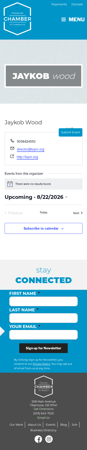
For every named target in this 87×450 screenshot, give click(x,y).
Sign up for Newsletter (43, 348)
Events (50, 424)
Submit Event (70, 132)
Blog (63, 424)
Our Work (16, 424)
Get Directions (44, 409)
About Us (34, 424)
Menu (77, 19)
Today (43, 212)
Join (74, 424)
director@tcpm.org (30, 149)
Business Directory (43, 430)
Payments (59, 4)
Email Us (43, 417)
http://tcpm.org (27, 156)
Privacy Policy (41, 364)
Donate (77, 4)
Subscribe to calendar (41, 228)
